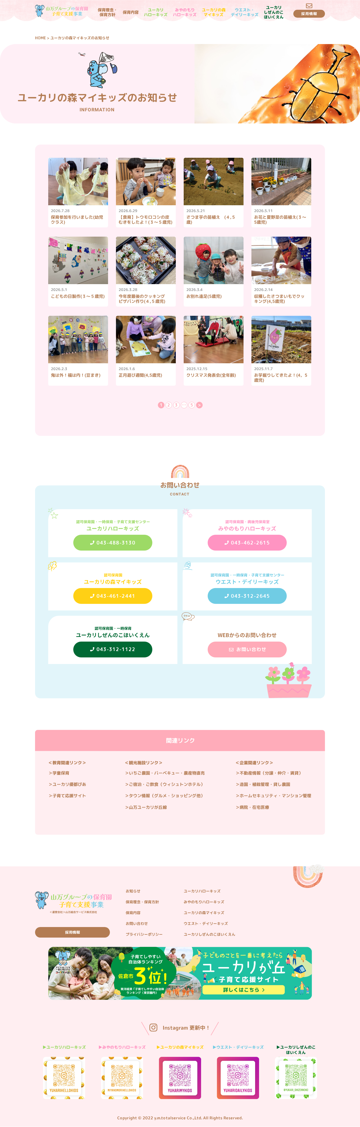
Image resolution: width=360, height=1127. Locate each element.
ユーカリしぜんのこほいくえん (273, 12)
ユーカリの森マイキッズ (213, 12)
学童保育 (60, 773)
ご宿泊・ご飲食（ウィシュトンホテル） (167, 784)
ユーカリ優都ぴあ (69, 784)
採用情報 (72, 932)
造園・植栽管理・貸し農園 (265, 784)
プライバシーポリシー (144, 934)
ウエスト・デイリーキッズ (244, 12)
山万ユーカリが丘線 (148, 807)
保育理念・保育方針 (107, 12)
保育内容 (130, 12)
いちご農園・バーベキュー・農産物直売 (167, 773)
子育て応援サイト (69, 796)
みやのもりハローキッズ (184, 12)
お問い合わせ (137, 923)
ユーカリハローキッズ (155, 12)
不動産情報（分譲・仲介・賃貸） (271, 773)
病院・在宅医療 (254, 807)
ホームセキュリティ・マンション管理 (275, 796)
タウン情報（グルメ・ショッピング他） (167, 796)
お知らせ (133, 891)
